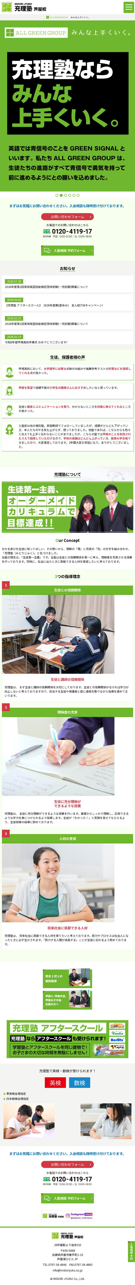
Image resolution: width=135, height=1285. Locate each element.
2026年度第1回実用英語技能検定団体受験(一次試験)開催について (46, 324)
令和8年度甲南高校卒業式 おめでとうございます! (36, 342)
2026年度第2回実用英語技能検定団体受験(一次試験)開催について (46, 287)
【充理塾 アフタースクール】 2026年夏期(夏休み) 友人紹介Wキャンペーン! (54, 305)
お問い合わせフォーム (67, 216)
